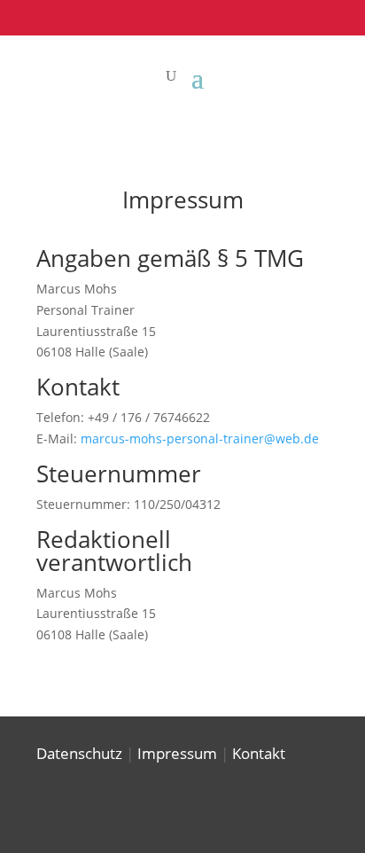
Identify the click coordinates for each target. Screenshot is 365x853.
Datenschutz (79, 753)
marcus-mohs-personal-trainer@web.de (200, 438)
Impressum (177, 753)
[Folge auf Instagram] (315, 14)
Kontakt (258, 753)
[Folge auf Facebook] (280, 14)
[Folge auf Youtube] (351, 14)
